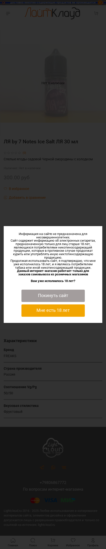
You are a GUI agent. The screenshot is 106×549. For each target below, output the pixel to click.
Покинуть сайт (53, 295)
